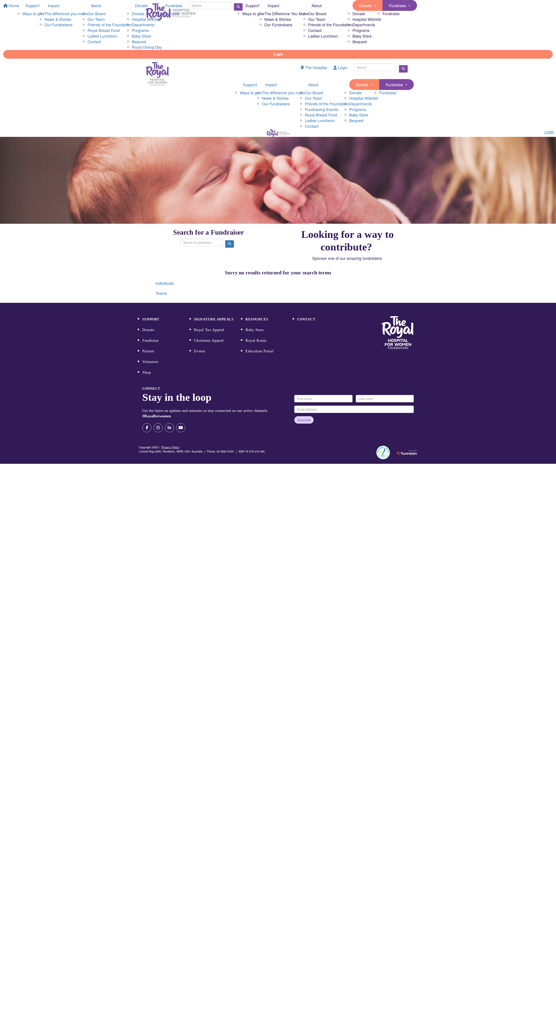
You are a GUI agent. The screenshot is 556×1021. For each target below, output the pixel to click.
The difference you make (283, 92)
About (316, 5)
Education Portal (259, 351)
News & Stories (277, 19)
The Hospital (315, 67)
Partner (148, 351)
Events (199, 351)
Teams (161, 293)
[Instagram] (158, 427)
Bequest (359, 41)
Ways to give (253, 13)
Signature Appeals (214, 319)
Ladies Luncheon (323, 36)
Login (278, 54)
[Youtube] (180, 427)
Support (252, 5)
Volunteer (150, 362)
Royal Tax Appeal (209, 330)
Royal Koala (255, 340)
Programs (360, 30)
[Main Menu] (0, 133)
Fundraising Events (321, 109)
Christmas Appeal (209, 340)
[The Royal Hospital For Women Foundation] (397, 333)
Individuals (165, 283)
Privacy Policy (170, 447)
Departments (363, 24)
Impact (273, 5)
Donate (365, 5)
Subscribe (304, 420)
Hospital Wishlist (366, 19)
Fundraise (397, 5)
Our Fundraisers (278, 24)
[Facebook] (146, 427)
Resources (256, 319)
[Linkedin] (169, 427)
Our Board (317, 13)
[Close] (555, 133)
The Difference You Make (286, 13)
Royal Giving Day (147, 47)
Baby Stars (362, 36)
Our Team (316, 19)
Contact (315, 30)
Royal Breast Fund (321, 115)
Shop (146, 372)
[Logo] (170, 12)
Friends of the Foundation (330, 24)
